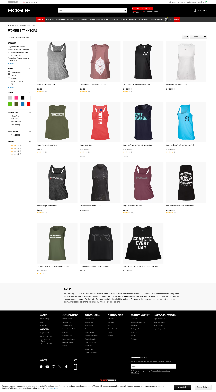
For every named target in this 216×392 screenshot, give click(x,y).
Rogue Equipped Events (161, 329)
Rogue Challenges (159, 322)
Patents (87, 329)
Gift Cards (172, 2)
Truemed (110, 335)
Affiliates (133, 335)
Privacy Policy (89, 319)
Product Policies (90, 332)
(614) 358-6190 (44, 333)
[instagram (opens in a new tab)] (53, 367)
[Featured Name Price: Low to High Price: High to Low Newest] (198, 36)
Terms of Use (89, 322)
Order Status (191, 2)
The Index (134, 319)
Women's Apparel (24, 25)
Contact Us (181, 2)
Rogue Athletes (158, 325)
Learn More (53, 388)
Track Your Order (67, 325)
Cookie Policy (89, 349)
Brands (110, 332)
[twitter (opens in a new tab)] (60, 367)
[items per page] (185, 36)
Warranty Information (91, 335)
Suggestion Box (67, 335)
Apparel (15, 25)
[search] (92, 10)
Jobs (41, 322)
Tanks (33, 25)
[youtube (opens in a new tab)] (47, 367)
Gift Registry (111, 322)
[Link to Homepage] (19, 10)
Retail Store (43, 325)
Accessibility (89, 325)
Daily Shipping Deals (141, 8)
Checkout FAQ (66, 322)
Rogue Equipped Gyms (138, 322)
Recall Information (90, 339)
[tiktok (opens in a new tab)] (66, 367)
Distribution (88, 346)
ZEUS (109, 325)
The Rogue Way (44, 319)
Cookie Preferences (91, 352)
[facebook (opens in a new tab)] (41, 367)
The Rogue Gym (135, 339)
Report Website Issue (68, 339)
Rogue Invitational (159, 319)
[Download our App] (75, 367)
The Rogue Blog (135, 329)
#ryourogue (134, 325)
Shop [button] (39, 19)
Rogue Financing (113, 329)
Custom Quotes (67, 319)
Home (10, 25)
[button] (125, 10)
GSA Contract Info (90, 342)
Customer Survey (67, 342)
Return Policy (135, 373)
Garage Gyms (135, 332)
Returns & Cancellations (69, 329)
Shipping (65, 332)
